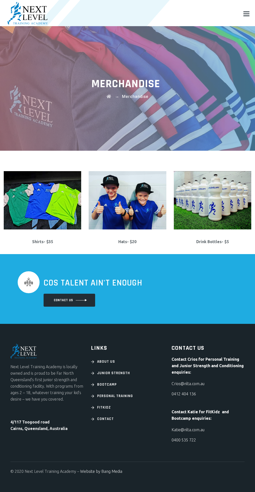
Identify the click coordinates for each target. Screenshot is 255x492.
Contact (105, 419)
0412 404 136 (184, 394)
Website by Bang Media (101, 471)
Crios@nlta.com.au (188, 383)
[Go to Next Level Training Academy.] (109, 97)
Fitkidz (104, 407)
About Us (106, 361)
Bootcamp (107, 384)
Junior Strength (113, 373)
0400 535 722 (184, 440)
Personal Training (115, 396)
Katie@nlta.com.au (188, 429)
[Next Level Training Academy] (27, 13)
